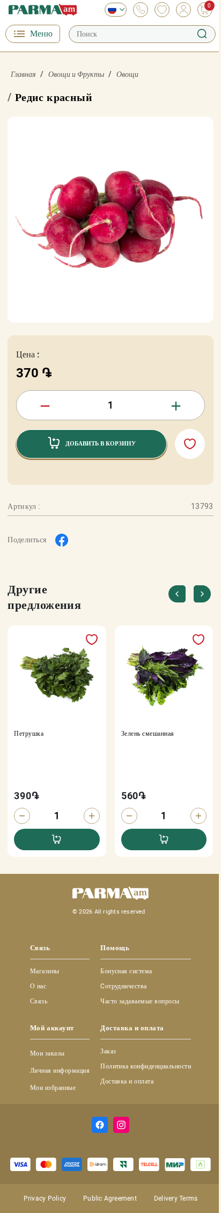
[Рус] (113, 9)
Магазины (45, 971)
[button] (202, 594)
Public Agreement (110, 1198)
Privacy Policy (45, 1198)
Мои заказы (47, 1053)
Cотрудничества (123, 986)
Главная (23, 74)
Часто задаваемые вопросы (140, 1001)
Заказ (108, 1051)
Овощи (127, 74)
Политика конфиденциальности (145, 1066)
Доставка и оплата (126, 1081)
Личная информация (60, 1070)
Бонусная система (126, 971)
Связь (38, 1001)
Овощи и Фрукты (76, 74)
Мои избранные (53, 1088)
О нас (38, 986)
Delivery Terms (175, 1198)
